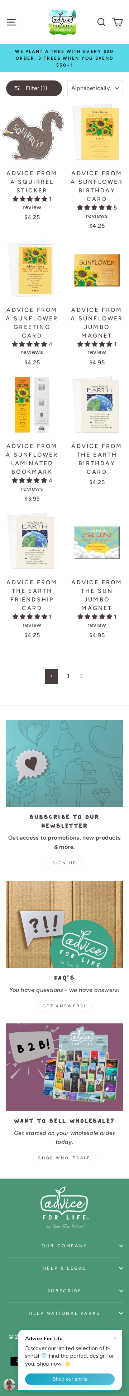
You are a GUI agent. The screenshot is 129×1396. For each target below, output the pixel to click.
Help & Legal (65, 1268)
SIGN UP (64, 863)
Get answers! (64, 1006)
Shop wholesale (64, 1158)
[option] (64, 58)
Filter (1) (35, 88)
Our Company (64, 1245)
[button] (31, 199)
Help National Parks (64, 1313)
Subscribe (64, 1290)
